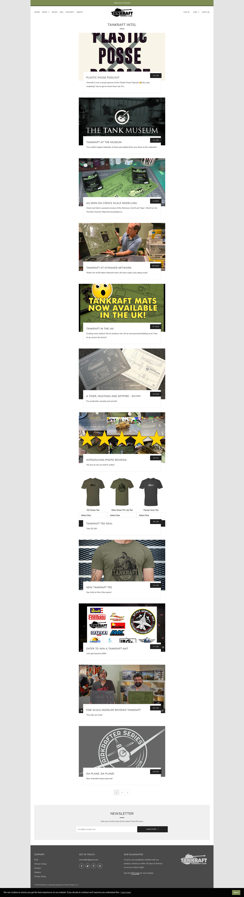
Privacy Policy (40, 876)
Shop (44, 12)
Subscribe (151, 829)
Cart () (206, 12)
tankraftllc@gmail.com (88, 859)
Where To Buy (40, 864)
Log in (187, 12)
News (54, 12)
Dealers (37, 872)
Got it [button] (236, 892)
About (80, 12)
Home (37, 12)
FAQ (61, 12)
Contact (70, 12)
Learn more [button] (126, 892)
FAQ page (135, 873)
